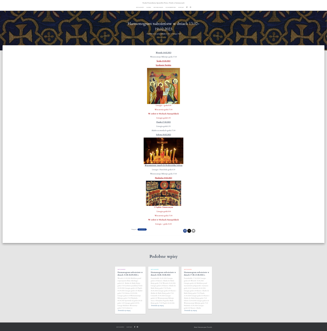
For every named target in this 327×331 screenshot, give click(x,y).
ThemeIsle (209, 327)
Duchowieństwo (171, 7)
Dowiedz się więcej (124, 310)
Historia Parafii (158, 7)
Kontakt (181, 7)
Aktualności (140, 7)
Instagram (190, 7)
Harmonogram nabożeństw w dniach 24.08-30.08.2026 (163, 273)
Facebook (187, 7)
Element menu (134, 327)
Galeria (148, 7)
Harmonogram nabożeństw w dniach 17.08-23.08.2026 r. (196, 273)
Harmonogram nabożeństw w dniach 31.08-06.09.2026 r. (130, 273)
